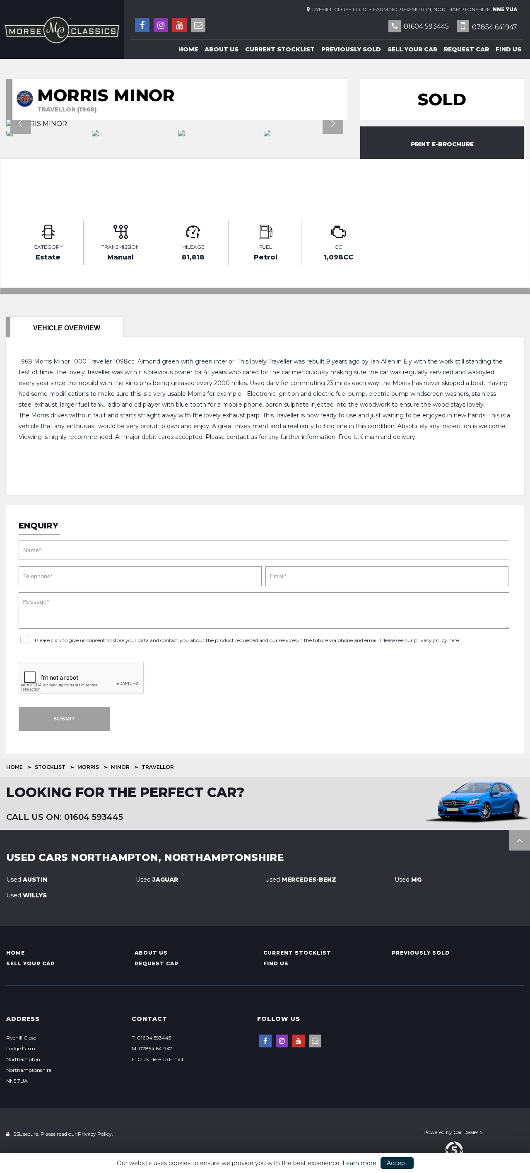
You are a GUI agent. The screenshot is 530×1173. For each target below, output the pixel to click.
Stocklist (50, 767)
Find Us (508, 49)
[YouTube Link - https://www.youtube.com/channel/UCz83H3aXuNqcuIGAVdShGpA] (179, 25)
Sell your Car (412, 49)
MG (408, 879)
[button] (519, 840)
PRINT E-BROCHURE (442, 144)
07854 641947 (493, 27)
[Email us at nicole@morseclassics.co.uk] (198, 25)
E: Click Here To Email (157, 1059)
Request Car (466, 49)
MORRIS (88, 767)
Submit (64, 719)
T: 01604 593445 (151, 1038)
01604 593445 (425, 26)
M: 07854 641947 (152, 1048)
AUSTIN (26, 879)
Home (188, 49)
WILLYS (26, 895)
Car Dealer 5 (467, 1132)
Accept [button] (397, 1163)
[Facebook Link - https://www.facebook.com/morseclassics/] (142, 25)
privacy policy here (436, 640)
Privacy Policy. (95, 1134)
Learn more (359, 1163)
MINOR (120, 767)
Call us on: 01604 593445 (64, 817)
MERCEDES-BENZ (300, 879)
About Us (221, 49)
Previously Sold (351, 49)
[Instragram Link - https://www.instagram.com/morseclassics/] (161, 25)
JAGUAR (157, 879)
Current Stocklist (280, 49)
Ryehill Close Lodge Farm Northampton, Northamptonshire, (413, 9)
